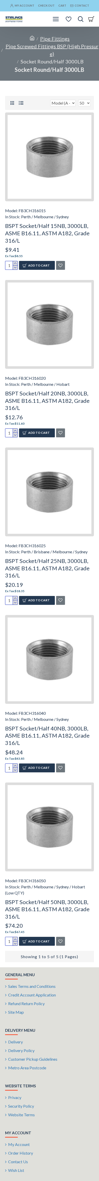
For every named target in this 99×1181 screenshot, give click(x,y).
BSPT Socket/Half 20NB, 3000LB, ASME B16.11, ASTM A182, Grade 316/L (47, 400)
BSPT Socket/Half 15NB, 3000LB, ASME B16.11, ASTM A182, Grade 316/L (47, 233)
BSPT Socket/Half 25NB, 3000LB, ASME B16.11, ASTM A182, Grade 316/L (47, 568)
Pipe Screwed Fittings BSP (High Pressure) (52, 50)
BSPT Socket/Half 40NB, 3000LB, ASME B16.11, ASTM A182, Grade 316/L (47, 735)
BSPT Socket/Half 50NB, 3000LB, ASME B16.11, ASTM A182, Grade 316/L (47, 909)
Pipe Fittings (55, 39)
